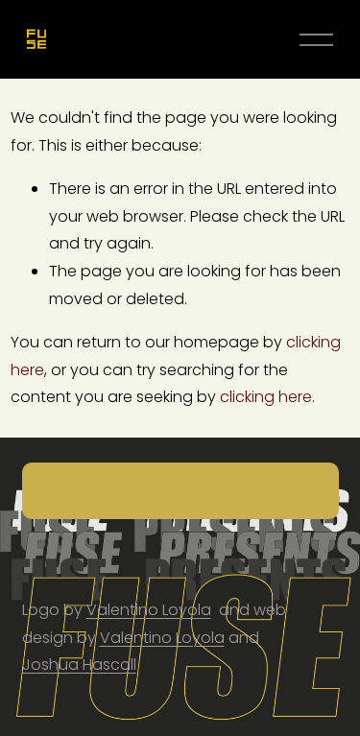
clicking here (266, 397)
